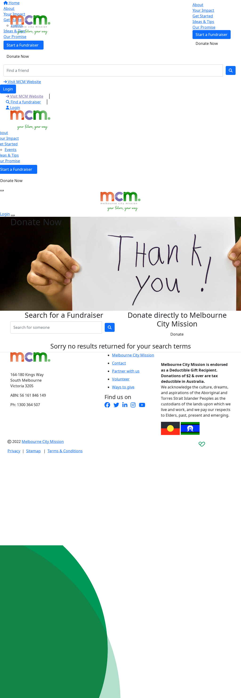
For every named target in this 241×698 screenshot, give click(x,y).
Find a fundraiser (25, 102)
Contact (119, 363)
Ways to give (123, 387)
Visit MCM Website (24, 81)
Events (10, 149)
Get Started (203, 16)
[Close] (13, 215)
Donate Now (18, 56)
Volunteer (121, 379)
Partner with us (126, 371)
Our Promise (204, 27)
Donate (177, 334)
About (198, 4)
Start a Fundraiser (212, 34)
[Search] (231, 70)
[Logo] (30, 24)
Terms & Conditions (65, 451)
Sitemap (33, 451)
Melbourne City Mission (133, 355)
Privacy (14, 451)
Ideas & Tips (203, 21)
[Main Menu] (2, 190)
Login (8, 89)
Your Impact (203, 10)
